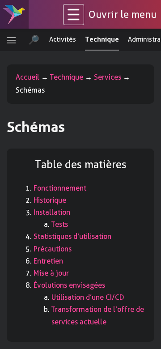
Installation (52, 212)
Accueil (27, 77)
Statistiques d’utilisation (72, 236)
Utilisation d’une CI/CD (87, 297)
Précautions (53, 249)
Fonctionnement (60, 188)
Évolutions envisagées (69, 285)
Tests (59, 224)
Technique (66, 77)
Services (107, 77)
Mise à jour (51, 273)
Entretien (48, 261)
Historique (50, 200)
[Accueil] (14, 14)
